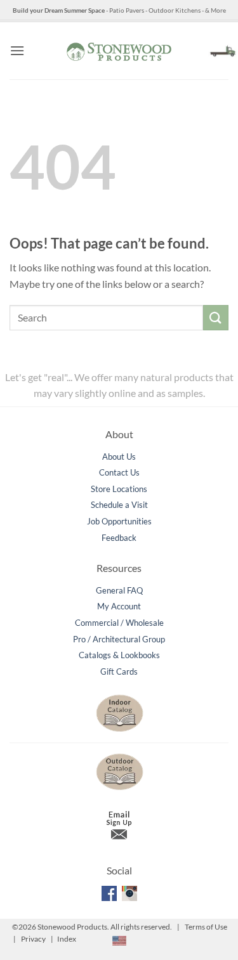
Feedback (119, 538)
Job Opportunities (119, 521)
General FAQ (119, 590)
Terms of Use (206, 926)
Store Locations (119, 489)
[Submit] (215, 317)
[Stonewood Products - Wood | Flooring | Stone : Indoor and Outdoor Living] (119, 50)
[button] (17, 50)
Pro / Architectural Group (119, 639)
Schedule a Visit (119, 505)
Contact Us (119, 472)
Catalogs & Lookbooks (119, 655)
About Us (119, 456)
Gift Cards (119, 671)
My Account (119, 606)
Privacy (33, 939)
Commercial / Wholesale (119, 623)
